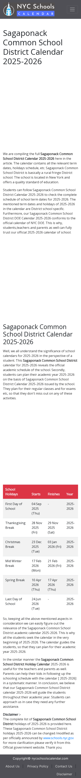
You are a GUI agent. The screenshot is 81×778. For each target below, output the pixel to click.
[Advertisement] (40, 107)
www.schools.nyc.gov (58, 738)
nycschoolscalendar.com (50, 758)
